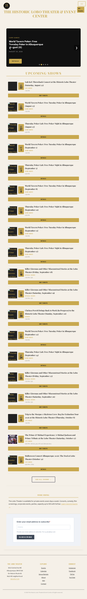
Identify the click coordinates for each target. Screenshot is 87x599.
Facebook (72, 571)
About (43, 577)
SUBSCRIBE (25, 537)
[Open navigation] (82, 3)
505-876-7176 (14, 579)
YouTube (72, 577)
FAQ (43, 581)
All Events (80, 9)
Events (43, 568)
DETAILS (15, 61)
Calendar (43, 571)
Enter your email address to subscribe (33, 522)
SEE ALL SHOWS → (43, 479)
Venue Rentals (43, 574)
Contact (43, 584)
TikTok (72, 574)
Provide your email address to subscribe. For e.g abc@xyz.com (36, 532)
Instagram (72, 568)
